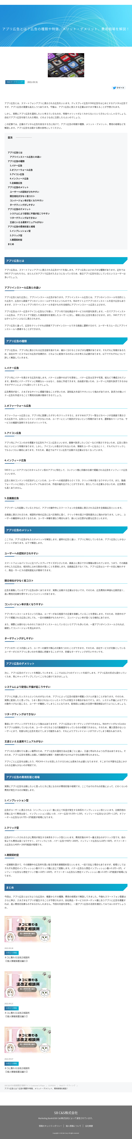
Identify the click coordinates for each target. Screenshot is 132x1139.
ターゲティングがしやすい (22, 204)
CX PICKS (52, 1085)
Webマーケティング (67, 1085)
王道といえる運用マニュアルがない (26, 222)
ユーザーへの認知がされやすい (24, 191)
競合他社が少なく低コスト (22, 196)
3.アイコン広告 (17, 174)
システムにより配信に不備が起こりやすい (30, 213)
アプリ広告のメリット (18, 187)
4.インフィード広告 (19, 178)
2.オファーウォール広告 (21, 169)
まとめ (11, 244)
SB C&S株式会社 (66, 1112)
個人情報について (73, 1126)
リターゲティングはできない (23, 217)
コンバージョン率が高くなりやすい (26, 200)
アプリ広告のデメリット (19, 209)
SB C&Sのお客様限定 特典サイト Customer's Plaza (25, 1085)
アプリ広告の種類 (16, 161)
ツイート (120, 87)
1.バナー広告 (16, 165)
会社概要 (89, 1126)
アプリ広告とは (15, 152)
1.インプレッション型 (20, 230)
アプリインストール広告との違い (25, 156)
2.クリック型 (16, 235)
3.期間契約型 (16, 239)
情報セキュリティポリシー (50, 1126)
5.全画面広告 (16, 182)
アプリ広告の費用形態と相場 (21, 226)
